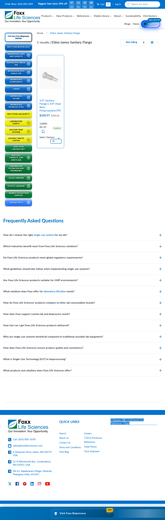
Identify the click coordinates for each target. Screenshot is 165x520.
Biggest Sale (154, 22)
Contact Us (64, 443)
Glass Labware (16, 178)
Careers (88, 433)
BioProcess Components (16, 81)
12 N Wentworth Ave (134, 420)
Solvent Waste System (16, 139)
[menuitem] (48, 16)
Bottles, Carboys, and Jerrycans (16, 157)
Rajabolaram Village (120, 423)
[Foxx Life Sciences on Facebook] (17, 484)
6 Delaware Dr (117, 420)
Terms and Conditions (70, 447)
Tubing (16, 89)
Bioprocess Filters (16, 97)
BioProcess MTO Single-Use (16, 72)
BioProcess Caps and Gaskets (16, 55)
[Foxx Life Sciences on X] (10, 484)
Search (62, 433)
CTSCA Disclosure (93, 438)
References (89, 442)
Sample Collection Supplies (18, 194)
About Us (64, 438)
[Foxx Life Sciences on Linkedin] (32, 484)
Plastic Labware (16, 186)
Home (40, 33)
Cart (104, 4)
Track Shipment (91, 451)
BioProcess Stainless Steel (16, 106)
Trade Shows (90, 447)
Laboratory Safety (16, 122)
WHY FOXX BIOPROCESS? (18, 47)
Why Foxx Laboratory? (18, 148)
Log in (118, 4)
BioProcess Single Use (16, 64)
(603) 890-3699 (25, 4)
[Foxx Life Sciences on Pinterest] (24, 484)
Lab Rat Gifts (16, 202)
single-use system (44, 235)
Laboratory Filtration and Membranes (16, 168)
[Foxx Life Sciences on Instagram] (39, 484)
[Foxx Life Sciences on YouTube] (47, 484)
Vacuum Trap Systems (16, 131)
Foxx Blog (64, 452)
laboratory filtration (55, 291)
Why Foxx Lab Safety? (18, 114)
